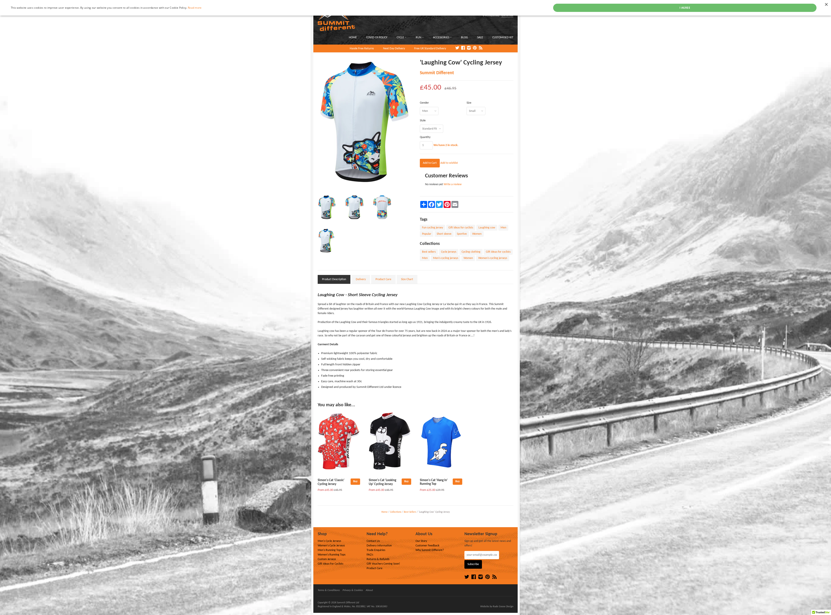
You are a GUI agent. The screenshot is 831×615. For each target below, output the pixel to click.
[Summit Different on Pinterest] (475, 48)
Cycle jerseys (448, 252)
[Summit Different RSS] (481, 48)
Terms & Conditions (329, 590)
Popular (426, 234)
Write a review (453, 184)
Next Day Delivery (394, 48)
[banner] (367, 17)
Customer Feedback (427, 545)
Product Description (334, 279)
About (369, 590)
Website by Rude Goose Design (496, 606)
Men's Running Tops (330, 550)
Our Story (421, 541)
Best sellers (429, 252)
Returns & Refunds (378, 559)
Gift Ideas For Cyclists (330, 563)
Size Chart (407, 279)
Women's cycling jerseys (492, 258)
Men (503, 227)
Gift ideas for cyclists (460, 227)
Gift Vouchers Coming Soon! (383, 563)
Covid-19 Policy (376, 37)
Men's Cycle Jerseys (329, 541)
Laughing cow (486, 227)
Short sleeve (444, 234)
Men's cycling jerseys (445, 258)
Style (423, 120)
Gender (424, 103)
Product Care (383, 279)
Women (477, 234)
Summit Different (437, 73)
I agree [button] (685, 8)
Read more (195, 8)
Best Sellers (410, 512)
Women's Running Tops (331, 554)
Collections (395, 512)
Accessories (441, 37)
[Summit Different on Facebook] (463, 48)
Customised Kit (502, 37)
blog (464, 37)
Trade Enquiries (376, 550)
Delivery (361, 279)
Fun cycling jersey (432, 227)
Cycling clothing (471, 252)
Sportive (462, 234)
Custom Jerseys (327, 559)
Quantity (425, 137)
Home (353, 37)
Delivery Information (379, 545)
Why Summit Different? (430, 550)
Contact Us (373, 541)
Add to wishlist (449, 163)
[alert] (415, 8)
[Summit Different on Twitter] (457, 48)
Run (419, 37)
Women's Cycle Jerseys (331, 545)
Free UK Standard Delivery (430, 48)
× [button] (826, 4)
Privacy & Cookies (353, 590)
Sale (480, 37)
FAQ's (370, 554)
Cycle (401, 37)
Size (469, 103)
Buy (355, 481)
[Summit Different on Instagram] (469, 48)
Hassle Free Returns (362, 48)
